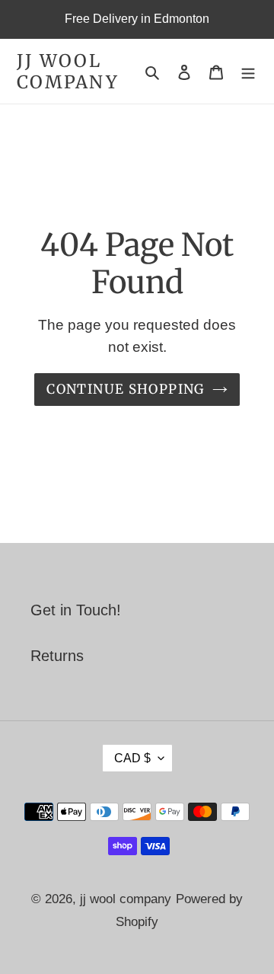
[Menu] (248, 72)
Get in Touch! (75, 610)
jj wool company (68, 71)
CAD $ (132, 758)
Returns (57, 655)
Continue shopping (125, 389)
